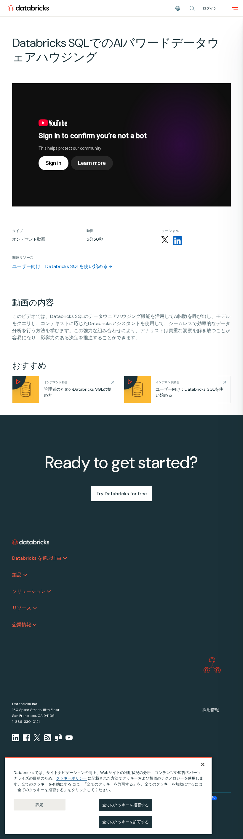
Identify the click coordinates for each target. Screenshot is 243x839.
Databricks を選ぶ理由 (36, 558)
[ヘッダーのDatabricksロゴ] (28, 8)
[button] (192, 8)
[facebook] (26, 737)
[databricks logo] (30, 542)
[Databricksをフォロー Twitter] (164, 240)
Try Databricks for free (121, 494)
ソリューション (28, 591)
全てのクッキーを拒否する (125, 805)
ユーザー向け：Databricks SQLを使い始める (60, 266)
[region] (108, 795)
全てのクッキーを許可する (125, 821)
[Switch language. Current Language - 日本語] (177, 8)
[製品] (25, 574)
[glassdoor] (58, 737)
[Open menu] (235, 8)
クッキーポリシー (71, 778)
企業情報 (21, 625)
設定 (39, 804)
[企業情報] (34, 624)
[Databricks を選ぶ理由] (64, 558)
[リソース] (34, 608)
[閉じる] (202, 764)
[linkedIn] (15, 737)
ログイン (210, 8)
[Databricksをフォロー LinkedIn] (177, 240)
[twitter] (37, 737)
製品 (17, 575)
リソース (21, 608)
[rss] (47, 737)
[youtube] (69, 737)
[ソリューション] (48, 591)
